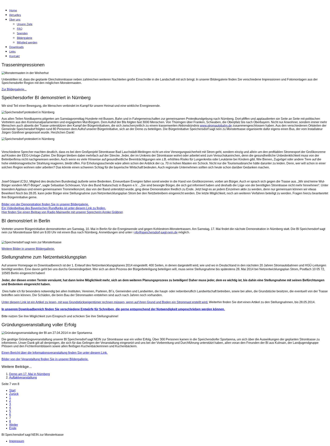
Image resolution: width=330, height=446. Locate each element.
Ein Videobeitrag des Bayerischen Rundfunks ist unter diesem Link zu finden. (54, 208)
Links (12, 51)
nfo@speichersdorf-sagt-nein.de (156, 232)
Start (12, 390)
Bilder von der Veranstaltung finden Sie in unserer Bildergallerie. (45, 359)
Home (13, 10)
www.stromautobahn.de (216, 125)
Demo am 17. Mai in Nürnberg (29, 374)
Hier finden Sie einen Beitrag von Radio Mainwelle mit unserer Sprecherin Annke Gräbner (62, 212)
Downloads (16, 47)
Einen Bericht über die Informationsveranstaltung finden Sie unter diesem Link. (55, 352)
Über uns (14, 19)
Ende (12, 428)
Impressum (16, 441)
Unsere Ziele (24, 24)
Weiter (13, 424)
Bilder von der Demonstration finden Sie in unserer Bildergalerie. (45, 204)
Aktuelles (15, 15)
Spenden (22, 33)
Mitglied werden (27, 42)
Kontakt (14, 56)
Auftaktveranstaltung (23, 377)
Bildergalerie (24, 37)
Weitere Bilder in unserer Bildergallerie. (28, 248)
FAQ (19, 28)
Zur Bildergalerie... (14, 89)
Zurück (14, 393)
